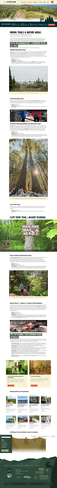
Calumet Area (4, 441)
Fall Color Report (23, 1)
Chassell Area (4, 442)
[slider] (25, 250)
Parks (19, 423)
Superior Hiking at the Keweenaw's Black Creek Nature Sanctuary (22, 405)
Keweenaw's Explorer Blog (30, 1)
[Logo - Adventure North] (9, 470)
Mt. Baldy (38, 306)
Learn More (8, 412)
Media (15, 465)
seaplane (32, 61)
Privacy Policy (37, 465)
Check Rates (52, 24)
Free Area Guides (35, 376)
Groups (19, 1)
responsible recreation (26, 355)
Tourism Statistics (20, 465)
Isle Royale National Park (10, 423)
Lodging (44, 2)
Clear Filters (5, 450)
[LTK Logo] (9, 475)
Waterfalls (31, 423)
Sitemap (31, 465)
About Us (6, 465)
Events (40, 2)
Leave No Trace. (34, 355)
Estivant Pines (12, 125)
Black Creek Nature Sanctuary (16, 257)
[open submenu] (46, 2)
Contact (10, 465)
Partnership (27, 465)
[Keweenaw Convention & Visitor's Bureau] (9, 2)
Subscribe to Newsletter (38, 1)
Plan (48, 2)
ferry (20, 61)
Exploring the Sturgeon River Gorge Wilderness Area (33, 405)
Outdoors (30, 2)
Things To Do (35, 2)
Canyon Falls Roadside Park (35, 100)
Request (11, 385)
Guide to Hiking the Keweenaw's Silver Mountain (9, 405)
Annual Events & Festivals (45, 423)
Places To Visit (24, 2)
